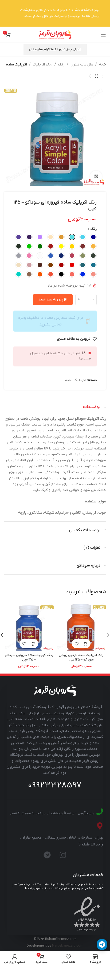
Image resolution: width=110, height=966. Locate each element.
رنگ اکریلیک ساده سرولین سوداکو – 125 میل (29, 657)
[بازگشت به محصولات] (96, 76)
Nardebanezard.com (67, 946)
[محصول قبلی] (103, 76)
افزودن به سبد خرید (52, 299)
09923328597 (55, 785)
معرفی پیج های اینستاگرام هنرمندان (55, 49)
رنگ (61, 64)
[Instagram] (63, 855)
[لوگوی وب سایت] (55, 34)
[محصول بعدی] (90, 76)
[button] (86, 643)
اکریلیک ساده (16, 64)
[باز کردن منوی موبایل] (103, 34)
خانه (102, 64)
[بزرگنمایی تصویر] (96, 177)
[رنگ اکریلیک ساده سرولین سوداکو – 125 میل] (29, 626)
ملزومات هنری (81, 64)
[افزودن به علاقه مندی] (76, 643)
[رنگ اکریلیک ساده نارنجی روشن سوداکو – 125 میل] (81, 626)
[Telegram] (47, 855)
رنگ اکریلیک (42, 64)
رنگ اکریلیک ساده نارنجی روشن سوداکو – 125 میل (81, 657)
